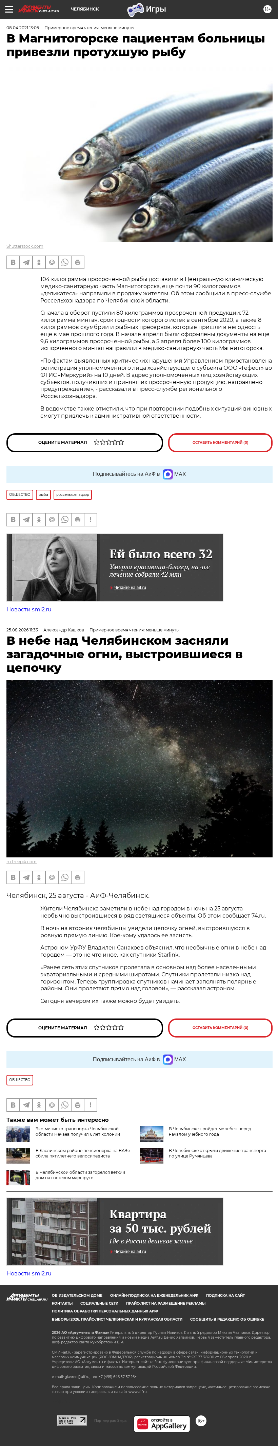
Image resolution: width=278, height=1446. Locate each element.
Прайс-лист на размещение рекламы (165, 1303)
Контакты (62, 1303)
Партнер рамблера (110, 1420)
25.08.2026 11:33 (22, 629)
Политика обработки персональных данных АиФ (105, 1311)
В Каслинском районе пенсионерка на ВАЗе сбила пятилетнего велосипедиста (83, 1153)
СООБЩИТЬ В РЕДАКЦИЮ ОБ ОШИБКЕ (227, 1319)
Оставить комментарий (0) (221, 442)
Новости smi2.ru (29, 609)
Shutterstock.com (24, 246)
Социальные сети (99, 1303)
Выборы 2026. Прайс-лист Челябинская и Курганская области (117, 1319)
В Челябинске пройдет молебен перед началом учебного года (210, 1131)
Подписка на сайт (225, 1295)
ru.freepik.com (21, 861)
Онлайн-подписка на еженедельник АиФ (154, 1295)
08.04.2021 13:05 (22, 27)
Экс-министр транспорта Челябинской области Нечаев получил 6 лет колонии (78, 1131)
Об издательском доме (77, 1295)
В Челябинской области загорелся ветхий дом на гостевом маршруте (80, 1175)
